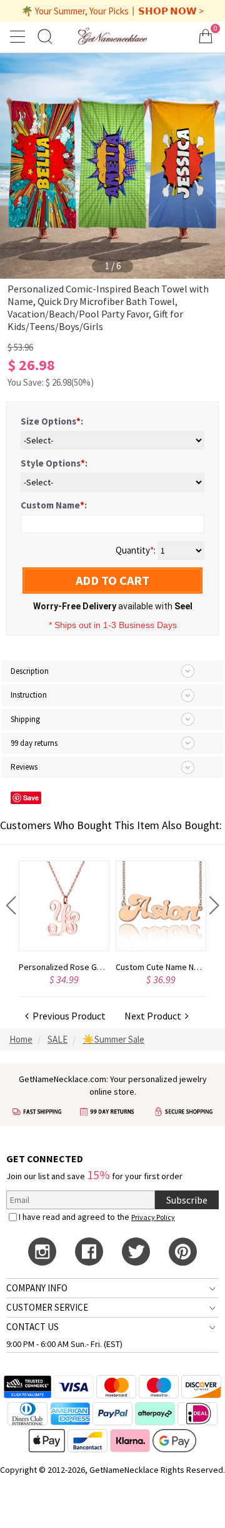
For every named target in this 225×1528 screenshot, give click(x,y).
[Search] (45, 36)
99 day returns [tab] (34, 743)
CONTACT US (32, 1327)
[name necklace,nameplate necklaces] (112, 36)
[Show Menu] (19, 36)
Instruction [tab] (29, 694)
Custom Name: (54, 505)
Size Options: (52, 421)
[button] (11, 905)
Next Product (154, 1015)
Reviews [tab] (24, 766)
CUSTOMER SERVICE (47, 1307)
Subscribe (187, 1200)
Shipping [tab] (25, 719)
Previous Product (67, 1015)
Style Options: (54, 463)
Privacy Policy (153, 1217)
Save (31, 797)
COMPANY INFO (37, 1288)
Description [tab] (30, 671)
